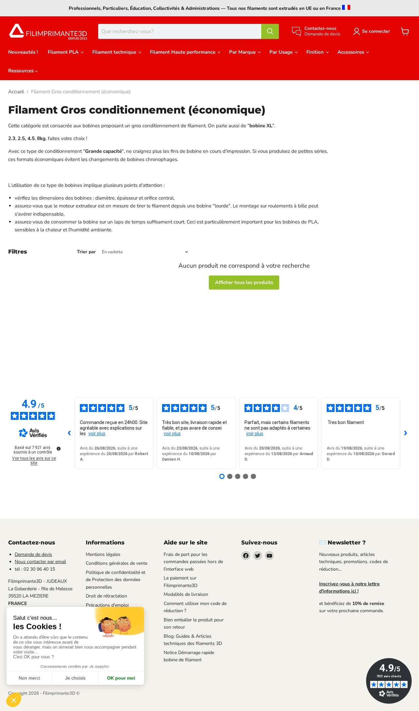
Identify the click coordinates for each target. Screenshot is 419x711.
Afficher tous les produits (244, 282)
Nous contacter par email (40, 562)
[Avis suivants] (405, 433)
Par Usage (281, 52)
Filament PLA (64, 52)
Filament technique (114, 52)
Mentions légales (103, 554)
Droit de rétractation (106, 596)
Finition (315, 52)
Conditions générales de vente (116, 563)
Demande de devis (33, 554)
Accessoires (351, 52)
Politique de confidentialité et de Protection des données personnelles (115, 579)
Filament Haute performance (183, 52)
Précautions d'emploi (107, 605)
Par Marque (243, 52)
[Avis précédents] (69, 433)
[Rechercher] (270, 31)
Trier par (86, 252)
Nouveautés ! (23, 52)
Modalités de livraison (186, 594)
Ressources (21, 70)
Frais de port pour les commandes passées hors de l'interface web (193, 561)
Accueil (16, 92)
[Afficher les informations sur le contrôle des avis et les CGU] (58, 448)
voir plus (96, 433)
